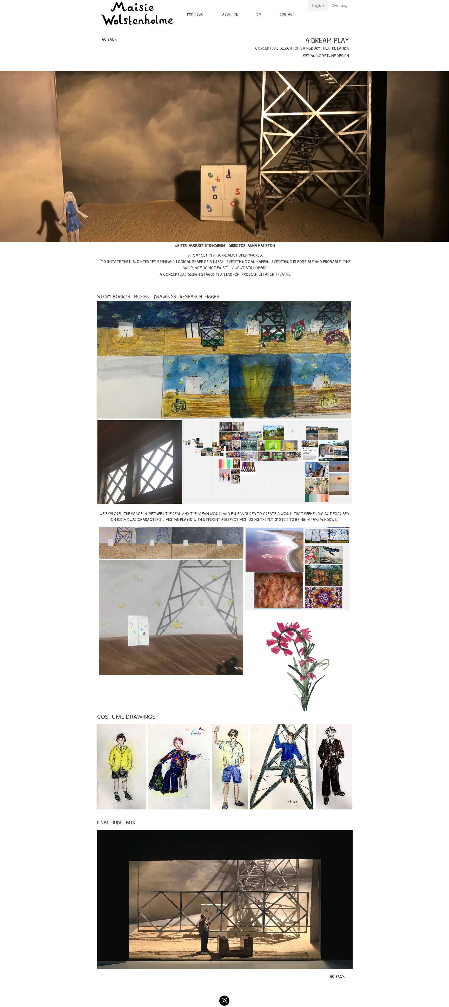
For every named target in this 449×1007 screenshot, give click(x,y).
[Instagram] (224, 1001)
